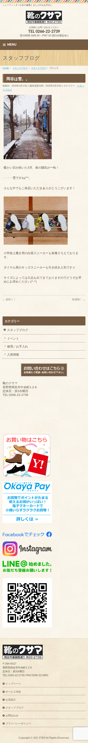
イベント (13, 338)
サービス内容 (13, 691)
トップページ (13, 683)
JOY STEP (39, 737)
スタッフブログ (17, 330)
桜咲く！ (9, 299)
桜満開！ (78, 299)
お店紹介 (11, 699)
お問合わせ (12, 715)
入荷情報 (13, 354)
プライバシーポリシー (18, 723)
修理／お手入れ (17, 346)
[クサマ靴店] (44, 19)
